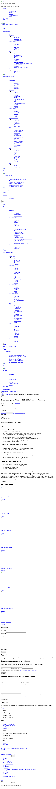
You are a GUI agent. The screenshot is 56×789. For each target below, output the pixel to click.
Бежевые (16, 150)
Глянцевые (17, 133)
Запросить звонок (22, 748)
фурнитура (6, 728)
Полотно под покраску (19, 103)
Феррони (16, 49)
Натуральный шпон (19, 99)
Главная (3, 394)
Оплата (10, 16)
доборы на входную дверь (9, 725)
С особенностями (13, 118)
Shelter (15, 45)
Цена (10, 68)
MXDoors (16, 44)
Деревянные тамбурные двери (16, 182)
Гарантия (11, 14)
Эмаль (16, 107)
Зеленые (16, 154)
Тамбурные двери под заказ (16, 185)
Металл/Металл (18, 40)
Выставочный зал (13, 15)
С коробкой (17, 123)
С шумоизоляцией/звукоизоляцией (23, 63)
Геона (15, 116)
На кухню (16, 88)
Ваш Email (3, 633)
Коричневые (17, 156)
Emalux (16, 95)
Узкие (15, 146)
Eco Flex (16, 94)
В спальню (17, 85)
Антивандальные (18, 130)
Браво (15, 48)
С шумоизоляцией (18, 142)
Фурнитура (7, 394)
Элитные (16, 72)
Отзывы (11, 12)
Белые (16, 152)
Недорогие (17, 71)
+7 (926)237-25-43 (5, 748)
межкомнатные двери (8, 724)
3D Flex (16, 92)
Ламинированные (18, 137)
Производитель (13, 41)
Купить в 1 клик (9, 413)
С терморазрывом (18, 62)
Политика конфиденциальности (9, 754)
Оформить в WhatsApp (19, 413)
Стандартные (17, 145)
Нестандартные (18, 56)
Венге (15, 153)
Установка (11, 198)
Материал (11, 35)
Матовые (16, 138)
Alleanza (16, 111)
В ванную (16, 83)
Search (13, 755)
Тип (10, 51)
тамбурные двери (7, 726)
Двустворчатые (18, 55)
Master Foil (17, 96)
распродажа (6, 20)
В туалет (16, 87)
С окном (16, 60)
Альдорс (16, 47)
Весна (15, 115)
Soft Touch (16, 97)
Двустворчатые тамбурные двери (17, 179)
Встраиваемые (18, 131)
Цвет (10, 148)
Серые (16, 160)
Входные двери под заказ (20, 53)
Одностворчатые (18, 141)
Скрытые (16, 144)
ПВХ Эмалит (17, 101)
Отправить (3, 673)
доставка (5, 18)
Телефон (3, 636)
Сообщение (4, 649)
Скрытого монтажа (19, 124)
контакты (5, 19)
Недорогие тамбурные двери (16, 186)
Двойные (16, 134)
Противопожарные (19, 57)
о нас (4, 8)
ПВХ (15, 100)
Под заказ (16, 120)
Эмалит (16, 106)
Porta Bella (16, 112)
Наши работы (12, 11)
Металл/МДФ (17, 39)
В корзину (3, 413)
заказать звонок (14, 24)
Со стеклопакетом (18, 64)
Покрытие (11, 90)
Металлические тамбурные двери (17, 180)
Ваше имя (3, 630)
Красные (16, 157)
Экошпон (16, 104)
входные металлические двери (11, 722)
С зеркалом (17, 59)
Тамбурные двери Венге (15, 183)
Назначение (12, 80)
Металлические (18, 139)
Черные (16, 161)
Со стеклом (17, 126)
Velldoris (16, 114)
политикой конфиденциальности (28, 670)
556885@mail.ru (4, 391)
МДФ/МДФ (17, 37)
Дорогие (16, 165)
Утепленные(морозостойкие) (21, 67)
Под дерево (17, 159)
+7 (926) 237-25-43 (5, 24)
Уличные (16, 66)
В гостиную (17, 84)
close (2, 780)
